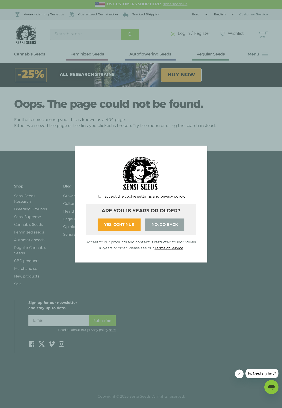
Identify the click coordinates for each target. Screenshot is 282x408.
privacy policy (172, 196)
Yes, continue (119, 224)
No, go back (165, 224)
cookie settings (138, 196)
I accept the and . (144, 196)
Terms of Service (169, 248)
